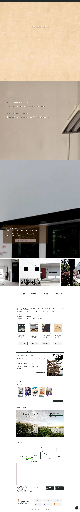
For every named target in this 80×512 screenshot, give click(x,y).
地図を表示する (19, 492)
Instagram (35, 343)
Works (34, 295)
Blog (46, 295)
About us (58, 295)
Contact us (23, 343)
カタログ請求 (38, 500)
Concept (22, 295)
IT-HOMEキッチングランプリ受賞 (27, 397)
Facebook (46, 343)
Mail (57, 500)
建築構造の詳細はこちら (40, 372)
